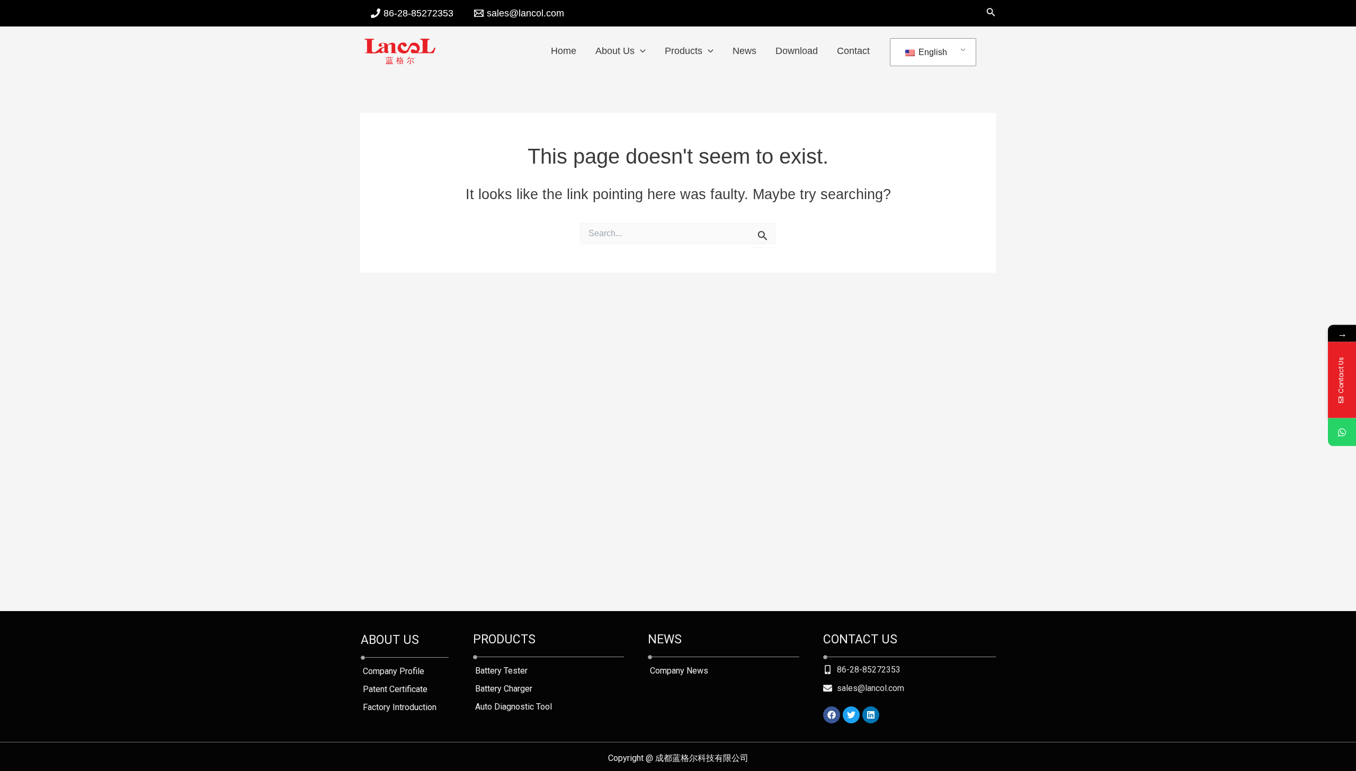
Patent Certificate (395, 689)
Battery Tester (501, 671)
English (931, 52)
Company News (679, 671)
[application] (640, 51)
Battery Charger (503, 689)
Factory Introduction (399, 707)
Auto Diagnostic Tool (513, 707)
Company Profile (393, 671)
